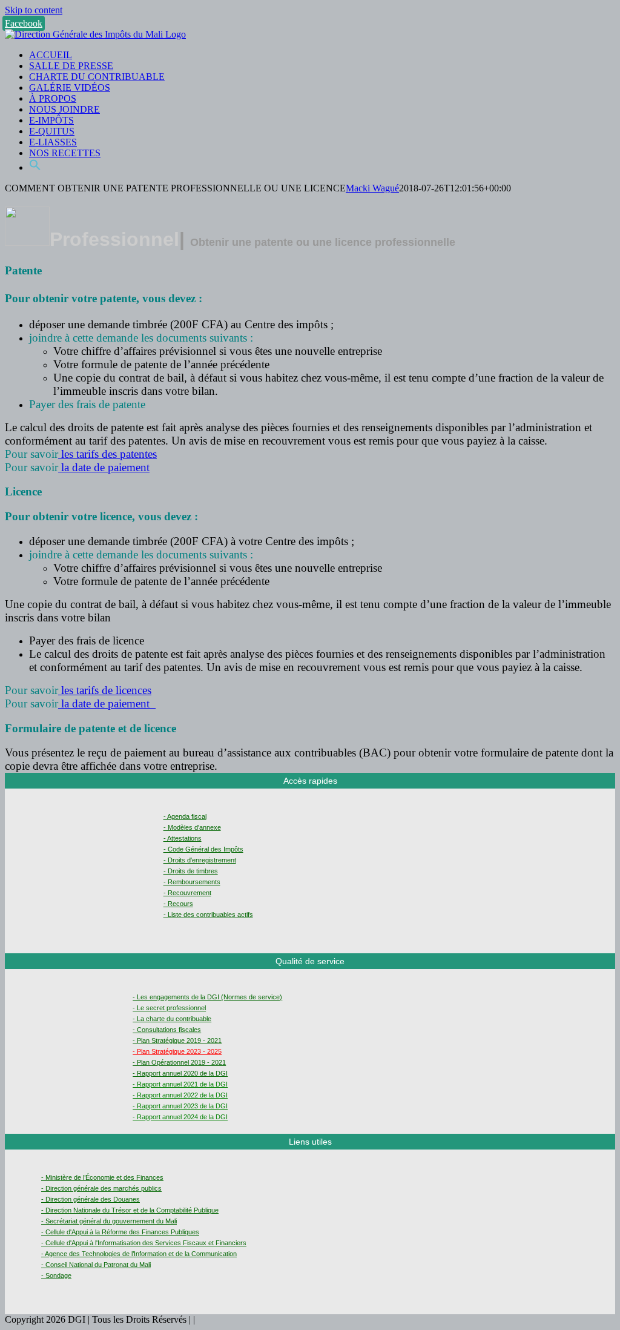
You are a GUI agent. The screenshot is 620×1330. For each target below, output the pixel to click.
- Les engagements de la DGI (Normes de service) (207, 997)
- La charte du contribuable (172, 1018)
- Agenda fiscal (184, 816)
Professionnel (114, 239)
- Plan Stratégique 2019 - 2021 (177, 1040)
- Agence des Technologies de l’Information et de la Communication (139, 1253)
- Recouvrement (187, 892)
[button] (35, 167)
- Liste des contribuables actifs (208, 914)
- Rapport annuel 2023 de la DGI (180, 1106)
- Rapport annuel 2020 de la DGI (180, 1073)
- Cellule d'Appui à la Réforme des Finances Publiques (120, 1232)
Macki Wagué (372, 188)
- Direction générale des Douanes (90, 1199)
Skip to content (33, 10)
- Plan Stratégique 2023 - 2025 (177, 1051)
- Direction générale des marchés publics (101, 1188)
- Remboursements (191, 881)
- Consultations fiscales (167, 1029)
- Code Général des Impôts (203, 849)
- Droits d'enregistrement (199, 860)
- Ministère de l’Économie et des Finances (102, 1177)
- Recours (178, 903)
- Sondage (56, 1275)
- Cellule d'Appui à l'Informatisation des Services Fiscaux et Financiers (143, 1242)
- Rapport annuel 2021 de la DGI (180, 1084)
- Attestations (182, 838)
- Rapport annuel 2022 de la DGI (180, 1095)
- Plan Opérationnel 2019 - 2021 (179, 1062)
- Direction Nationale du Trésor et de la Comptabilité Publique (130, 1210)
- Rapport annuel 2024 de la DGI (180, 1116)
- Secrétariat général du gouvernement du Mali (109, 1221)
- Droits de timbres (190, 871)
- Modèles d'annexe (192, 827)
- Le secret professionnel (169, 1007)
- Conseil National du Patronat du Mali (96, 1264)
